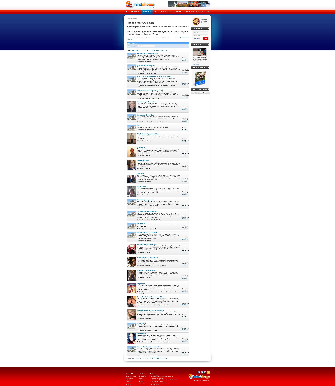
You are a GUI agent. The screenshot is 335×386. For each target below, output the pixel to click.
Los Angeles (143, 376)
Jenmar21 (140, 173)
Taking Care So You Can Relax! (147, 232)
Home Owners (135, 11)
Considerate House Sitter (145, 115)
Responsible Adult (143, 160)
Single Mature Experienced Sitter (148, 134)
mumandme (141, 147)
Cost (155, 11)
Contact (129, 384)
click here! (185, 60)
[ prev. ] (137, 50)
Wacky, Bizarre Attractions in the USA (159, 383)
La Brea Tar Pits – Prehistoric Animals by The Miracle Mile (164, 379)
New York (142, 375)
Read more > (196, 64)
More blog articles (155, 384)
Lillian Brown (141, 186)
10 (156, 50)
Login (205, 38)
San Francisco (143, 383)
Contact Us (200, 11)
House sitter (141, 223)
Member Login (189, 11)
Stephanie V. (141, 284)
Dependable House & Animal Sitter (148, 347)
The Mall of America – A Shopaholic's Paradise (162, 376)
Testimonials (177, 11)
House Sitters (146, 11)
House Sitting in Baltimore (157, 381)
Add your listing (165, 11)
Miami (141, 378)
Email (208, 372)
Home (126, 12)
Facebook (199, 372)
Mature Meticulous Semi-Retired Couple (150, 90)
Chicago (142, 379)
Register (129, 381)
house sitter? (141, 323)
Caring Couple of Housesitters (147, 244)
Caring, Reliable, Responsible (147, 211)
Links (128, 383)
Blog (207, 11)
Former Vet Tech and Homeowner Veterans (151, 297)
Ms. (138, 125)
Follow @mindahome (202, 372)
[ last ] (166, 50)
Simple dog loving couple (145, 200)
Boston (141, 381)
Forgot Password (196, 38)
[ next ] (162, 50)
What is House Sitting (132, 376)
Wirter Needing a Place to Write (147, 257)
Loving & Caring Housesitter (146, 270)
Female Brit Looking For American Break (150, 310)
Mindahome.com (206, 380)
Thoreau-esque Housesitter (146, 102)
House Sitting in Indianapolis (157, 378)
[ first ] (132, 50)
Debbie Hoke (141, 333)
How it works (130, 378)
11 (158, 50)
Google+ (205, 372)
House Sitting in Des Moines (157, 375)
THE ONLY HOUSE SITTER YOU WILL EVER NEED (154, 77)
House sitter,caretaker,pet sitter (147, 53)
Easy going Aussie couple (146, 65)
